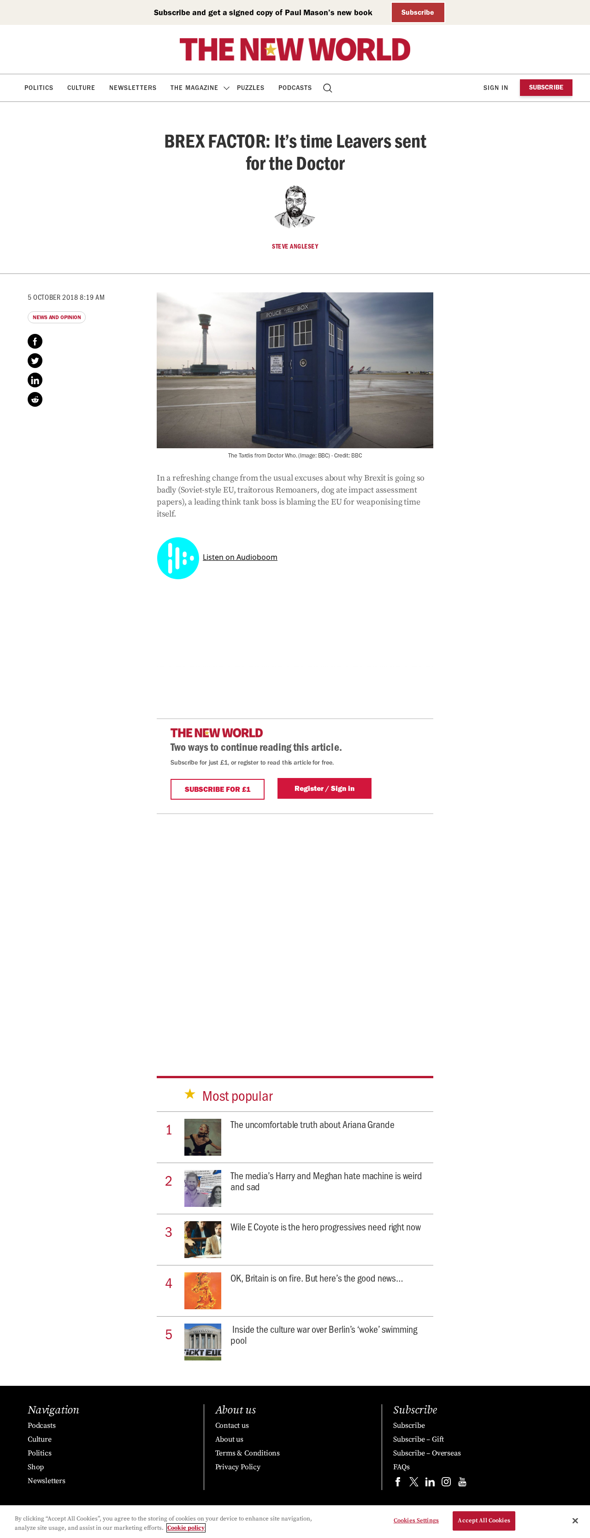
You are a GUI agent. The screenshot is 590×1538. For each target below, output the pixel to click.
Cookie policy (186, 1528)
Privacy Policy (237, 1467)
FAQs (401, 1467)
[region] (295, 1521)
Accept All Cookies (484, 1520)
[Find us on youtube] (462, 1484)
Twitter (35, 360)
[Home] (295, 49)
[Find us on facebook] (397, 1484)
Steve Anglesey (295, 246)
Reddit (35, 399)
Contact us (232, 1425)
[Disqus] (295, 929)
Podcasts (295, 88)
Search (328, 88)
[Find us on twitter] (414, 1484)
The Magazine (194, 88)
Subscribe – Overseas (426, 1453)
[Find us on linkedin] (430, 1484)
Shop (36, 1467)
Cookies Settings (416, 1520)
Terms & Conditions (247, 1453)
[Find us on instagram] (446, 1484)
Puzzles (251, 88)
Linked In (35, 380)
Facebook (35, 341)
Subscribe (417, 12)
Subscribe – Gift (418, 1439)
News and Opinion (57, 317)
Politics (38, 88)
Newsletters (133, 88)
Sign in (496, 88)
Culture (81, 88)
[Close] (575, 1520)
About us (229, 1439)
